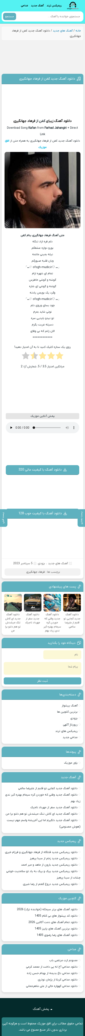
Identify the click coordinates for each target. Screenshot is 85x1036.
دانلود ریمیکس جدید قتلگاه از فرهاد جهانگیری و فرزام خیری (41, 852)
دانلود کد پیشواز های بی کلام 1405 (56, 916)
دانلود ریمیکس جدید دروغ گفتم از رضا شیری (50, 884)
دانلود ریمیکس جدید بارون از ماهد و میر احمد (49, 865)
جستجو (9, 16)
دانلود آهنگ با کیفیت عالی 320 (40, 470)
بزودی (74, 718)
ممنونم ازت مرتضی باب (63, 960)
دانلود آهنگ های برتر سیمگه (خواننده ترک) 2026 (47, 909)
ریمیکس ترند (54, 5)
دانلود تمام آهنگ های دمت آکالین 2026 (53, 922)
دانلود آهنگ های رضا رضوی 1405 (57, 935)
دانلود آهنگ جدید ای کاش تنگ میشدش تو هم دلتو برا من (42, 814)
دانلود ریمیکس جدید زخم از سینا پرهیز (54, 858)
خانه (78, 31)
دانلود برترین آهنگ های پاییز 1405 (56, 929)
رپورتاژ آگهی (70, 725)
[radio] (59, 357)
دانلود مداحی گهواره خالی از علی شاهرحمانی (52, 986)
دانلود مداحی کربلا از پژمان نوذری (58, 980)
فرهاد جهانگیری (24, 121)
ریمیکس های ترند (66, 731)
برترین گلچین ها (67, 712)
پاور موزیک (71, 763)
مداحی (24, 5)
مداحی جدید (70, 737)
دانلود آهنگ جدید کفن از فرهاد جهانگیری (47, 79)
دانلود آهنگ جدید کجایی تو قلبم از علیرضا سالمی (48, 788)
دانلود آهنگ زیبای (59, 121)
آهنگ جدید (37, 5)
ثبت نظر (42, 681)
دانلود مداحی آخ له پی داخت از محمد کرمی (52, 967)
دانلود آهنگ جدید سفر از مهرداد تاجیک (54, 807)
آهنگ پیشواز (70, 706)
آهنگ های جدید (63, 31)
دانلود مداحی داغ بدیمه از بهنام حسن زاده (52, 973)
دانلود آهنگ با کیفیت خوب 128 (40, 513)
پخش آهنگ (41, 1009)
